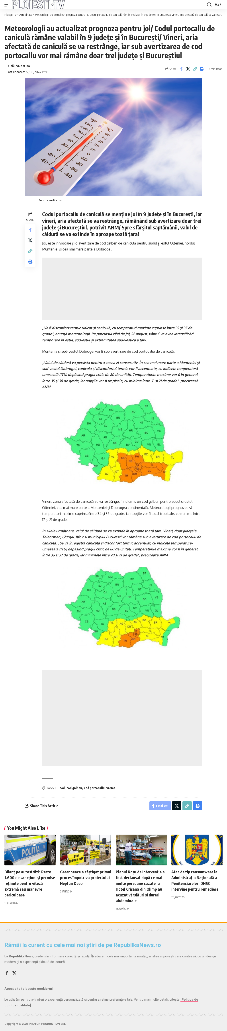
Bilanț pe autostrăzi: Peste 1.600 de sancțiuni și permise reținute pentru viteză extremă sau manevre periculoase (29, 883)
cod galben (74, 788)
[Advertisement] (122, 289)
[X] (14, 973)
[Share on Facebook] (181, 68)
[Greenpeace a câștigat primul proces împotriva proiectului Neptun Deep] (85, 850)
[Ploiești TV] (38, 4)
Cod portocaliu (94, 788)
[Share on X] (188, 68)
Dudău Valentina (18, 66)
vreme (110, 788)
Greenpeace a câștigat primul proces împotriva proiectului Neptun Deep (85, 877)
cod (62, 788)
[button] (8, 4)
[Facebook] (7, 973)
